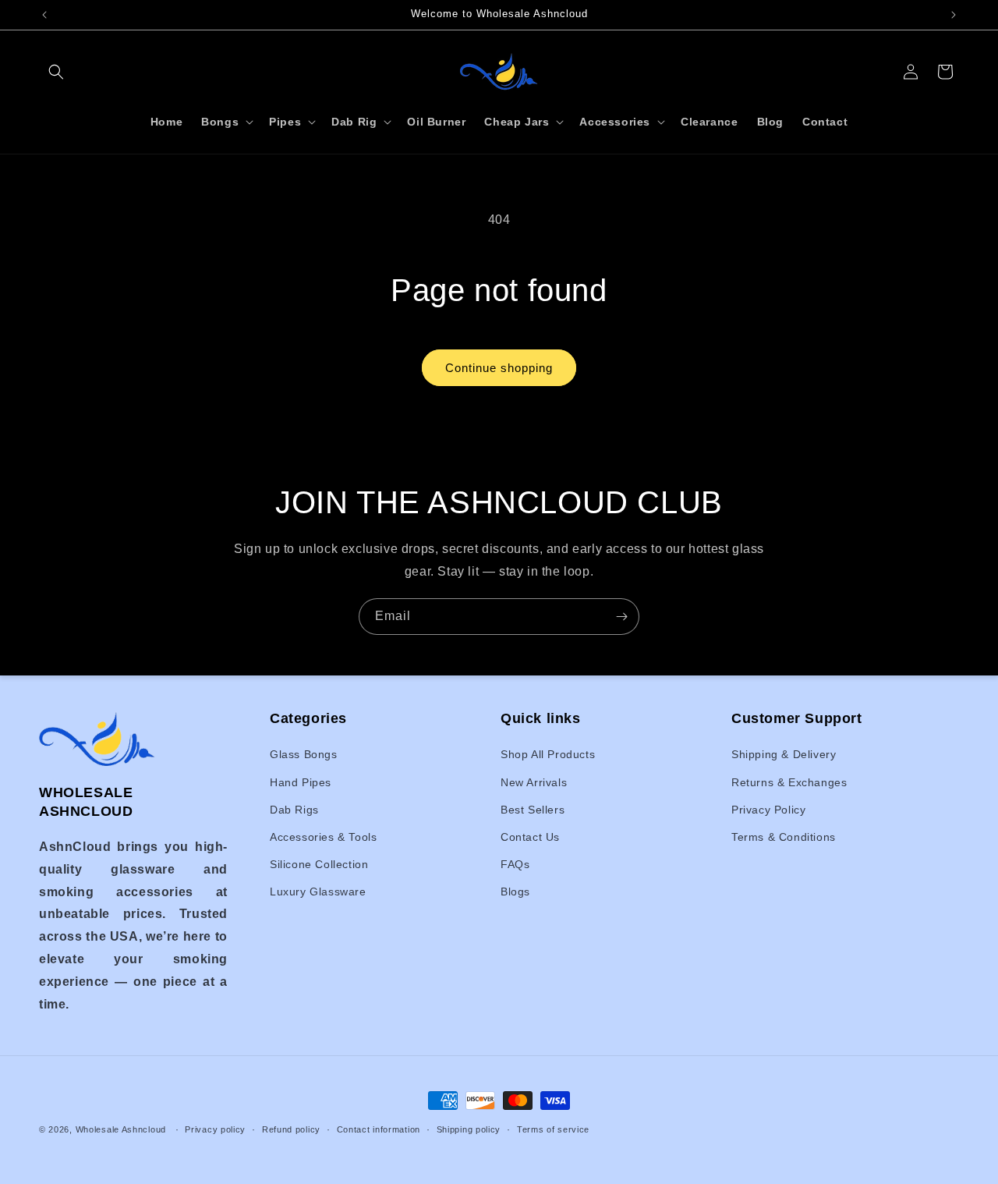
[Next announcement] (953, 15)
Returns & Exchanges (789, 782)
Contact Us (530, 837)
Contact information (378, 1128)
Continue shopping (499, 367)
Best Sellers (532, 809)
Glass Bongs (304, 755)
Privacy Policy (768, 809)
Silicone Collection (319, 864)
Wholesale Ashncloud (121, 1129)
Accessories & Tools (323, 837)
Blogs (515, 892)
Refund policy (291, 1128)
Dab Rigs (294, 809)
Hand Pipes (300, 782)
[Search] (56, 72)
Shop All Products (548, 755)
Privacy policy (215, 1128)
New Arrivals (534, 782)
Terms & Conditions (783, 837)
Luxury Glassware (318, 892)
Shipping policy (469, 1128)
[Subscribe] (621, 616)
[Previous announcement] (44, 15)
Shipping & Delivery (783, 755)
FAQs (515, 864)
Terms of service (553, 1128)
